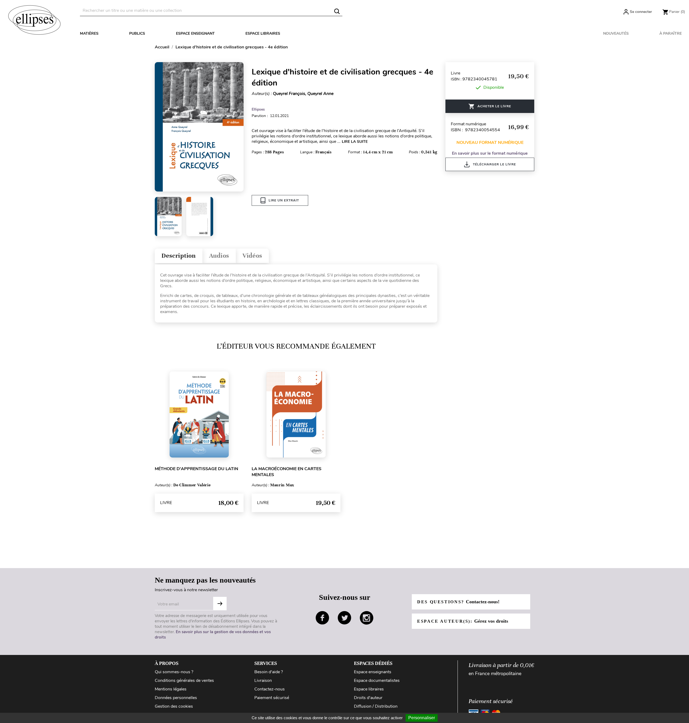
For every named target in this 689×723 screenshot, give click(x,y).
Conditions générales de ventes (184, 680)
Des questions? (458, 601)
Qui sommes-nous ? (174, 672)
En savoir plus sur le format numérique (490, 153)
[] (337, 11)
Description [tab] (178, 256)
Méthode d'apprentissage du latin (196, 469)
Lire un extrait (284, 200)
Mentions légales (171, 689)
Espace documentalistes (377, 680)
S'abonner (220, 603)
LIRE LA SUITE (355, 141)
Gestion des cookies (174, 706)
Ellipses (258, 109)
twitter (344, 618)
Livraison (263, 680)
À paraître (670, 33)
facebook (322, 618)
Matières (89, 33)
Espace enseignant (195, 33)
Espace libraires (262, 33)
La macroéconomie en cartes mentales (286, 472)
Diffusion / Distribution (376, 706)
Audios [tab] (219, 256)
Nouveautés (616, 33)
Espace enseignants (372, 672)
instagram (366, 618)
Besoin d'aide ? (268, 672)
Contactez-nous (269, 689)
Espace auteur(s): (462, 621)
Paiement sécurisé (271, 698)
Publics (137, 33)
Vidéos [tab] (252, 256)
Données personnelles (176, 698)
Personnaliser (421, 717)
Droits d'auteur (368, 698)
